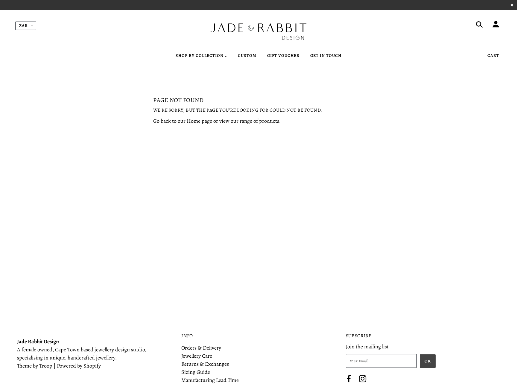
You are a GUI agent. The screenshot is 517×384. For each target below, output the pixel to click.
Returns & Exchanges (205, 364)
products (269, 121)
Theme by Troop (34, 365)
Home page (199, 121)
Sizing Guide (195, 372)
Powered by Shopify (79, 365)
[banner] (258, 31)
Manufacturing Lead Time (210, 380)
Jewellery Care (196, 355)
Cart (493, 55)
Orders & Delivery (201, 347)
